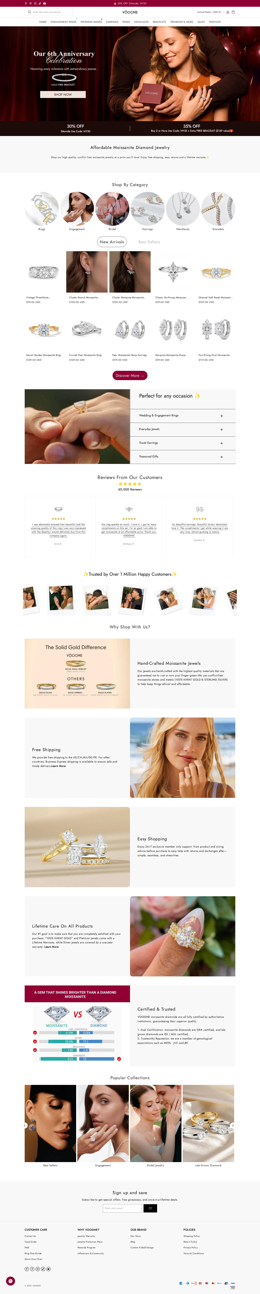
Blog (133, 1241)
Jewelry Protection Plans (90, 1241)
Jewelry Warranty (86, 1236)
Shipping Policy (192, 1236)
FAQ (27, 1247)
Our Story (136, 1236)
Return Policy (190, 1241)
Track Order (31, 1241)
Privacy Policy (191, 1247)
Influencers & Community (91, 1253)
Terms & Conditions (194, 1253)
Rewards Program (87, 1247)
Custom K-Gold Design (142, 1247)
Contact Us (30, 1236)
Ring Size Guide (33, 1253)
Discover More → (130, 375)
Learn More (58, 766)
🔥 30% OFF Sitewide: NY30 (130, 3)
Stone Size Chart (33, 1259)
